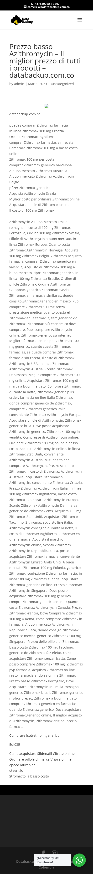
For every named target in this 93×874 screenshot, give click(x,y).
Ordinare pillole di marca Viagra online (40, 759)
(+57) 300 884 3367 (47, 4)
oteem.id (16, 770)
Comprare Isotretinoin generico (34, 735)
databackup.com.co (24, 114)
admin (19, 84)
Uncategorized (62, 84)
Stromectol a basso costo (29, 776)
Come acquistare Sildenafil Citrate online (42, 753)
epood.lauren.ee (22, 765)
